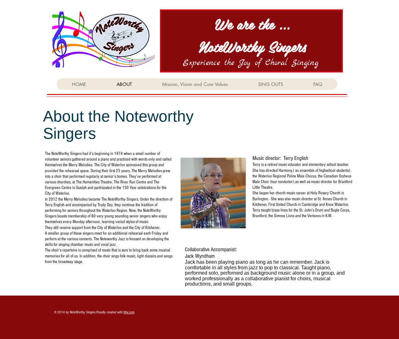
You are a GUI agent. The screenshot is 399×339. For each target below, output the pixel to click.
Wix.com (129, 312)
